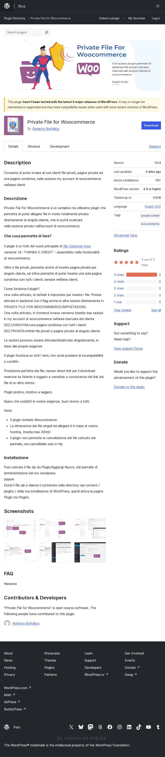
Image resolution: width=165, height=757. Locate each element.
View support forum (128, 348)
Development (59, 146)
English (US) (153, 206)
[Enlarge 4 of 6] (30, 547)
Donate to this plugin (129, 387)
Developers (93, 668)
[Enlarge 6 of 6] (101, 547)
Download (151, 125)
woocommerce (150, 223)
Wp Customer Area (77, 246)
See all (156, 310)
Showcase (52, 653)
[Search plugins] (47, 32)
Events (130, 660)
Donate (132, 668)
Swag (131, 675)
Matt (9, 695)
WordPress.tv (96, 675)
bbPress (12, 702)
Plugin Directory (14, 18)
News (8, 660)
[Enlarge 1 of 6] (30, 524)
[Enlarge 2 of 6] (66, 524)
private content (150, 215)
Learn (89, 653)
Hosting (9, 668)
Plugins (49, 668)
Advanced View (125, 235)
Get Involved (134, 653)
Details (13, 146)
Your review (122, 310)
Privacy (9, 675)
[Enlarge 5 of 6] (66, 547)
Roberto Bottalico (45, 129)
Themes (50, 660)
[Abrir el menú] (158, 6)
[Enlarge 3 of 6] (101, 524)
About (8, 653)
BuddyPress (15, 709)
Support (155, 146)
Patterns (50, 675)
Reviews (34, 146)
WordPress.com (17, 688)
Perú (16, 727)
